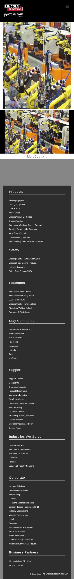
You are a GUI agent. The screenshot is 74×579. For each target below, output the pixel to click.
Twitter (12, 354)
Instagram (13, 346)
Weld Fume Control (17, 233)
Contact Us (14, 383)
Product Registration (18, 391)
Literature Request (17, 412)
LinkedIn (12, 350)
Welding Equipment (17, 200)
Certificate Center (16, 399)
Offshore (13, 458)
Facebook (13, 342)
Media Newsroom (16, 333)
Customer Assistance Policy (21, 424)
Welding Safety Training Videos (22, 304)
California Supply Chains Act (21, 540)
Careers (12, 499)
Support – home (16, 379)
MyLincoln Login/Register (20, 561)
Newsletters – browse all (19, 329)
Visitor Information (17, 531)
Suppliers (13, 523)
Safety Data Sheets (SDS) (20, 271)
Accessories (14, 213)
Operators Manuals (17, 387)
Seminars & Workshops (19, 312)
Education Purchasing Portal (21, 296)
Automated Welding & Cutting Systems (25, 225)
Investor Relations (17, 486)
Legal (11, 519)
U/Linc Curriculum (17, 300)
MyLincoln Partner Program (21, 527)
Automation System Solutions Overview (26, 241)
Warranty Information (18, 395)
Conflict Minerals (16, 420)
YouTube (13, 358)
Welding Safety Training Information (24, 259)
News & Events (15, 338)
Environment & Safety (18, 490)
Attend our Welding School (20, 308)
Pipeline (12, 462)
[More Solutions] (37, 132)
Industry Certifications (18, 511)
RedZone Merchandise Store (21, 503)
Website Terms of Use (18, 515)
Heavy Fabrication (17, 445)
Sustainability (14, 494)
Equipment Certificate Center (21, 403)
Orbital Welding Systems (19, 237)
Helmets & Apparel (17, 267)
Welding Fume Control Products (23, 263)
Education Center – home (20, 292)
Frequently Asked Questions (21, 415)
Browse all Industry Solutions (21, 466)
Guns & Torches (16, 221)
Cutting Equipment (17, 204)
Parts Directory (15, 407)
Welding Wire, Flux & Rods (20, 217)
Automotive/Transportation (20, 449)
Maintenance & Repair (18, 453)
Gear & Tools (14, 209)
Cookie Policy (15, 428)
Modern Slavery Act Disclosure (22, 544)
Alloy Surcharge (16, 565)
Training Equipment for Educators (23, 229)
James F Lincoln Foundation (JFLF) (24, 507)
